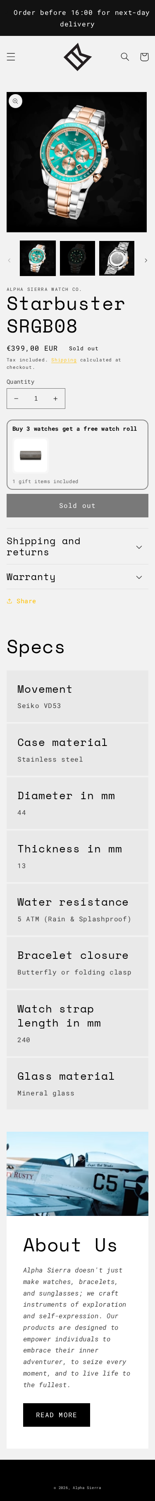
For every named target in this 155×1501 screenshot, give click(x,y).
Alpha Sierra (87, 1487)
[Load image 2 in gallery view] (77, 258)
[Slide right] (146, 260)
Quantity (20, 381)
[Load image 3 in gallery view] (116, 258)
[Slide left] (9, 260)
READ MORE (56, 1414)
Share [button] (26, 601)
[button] (10, 56)
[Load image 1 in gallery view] (37, 258)
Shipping (64, 360)
